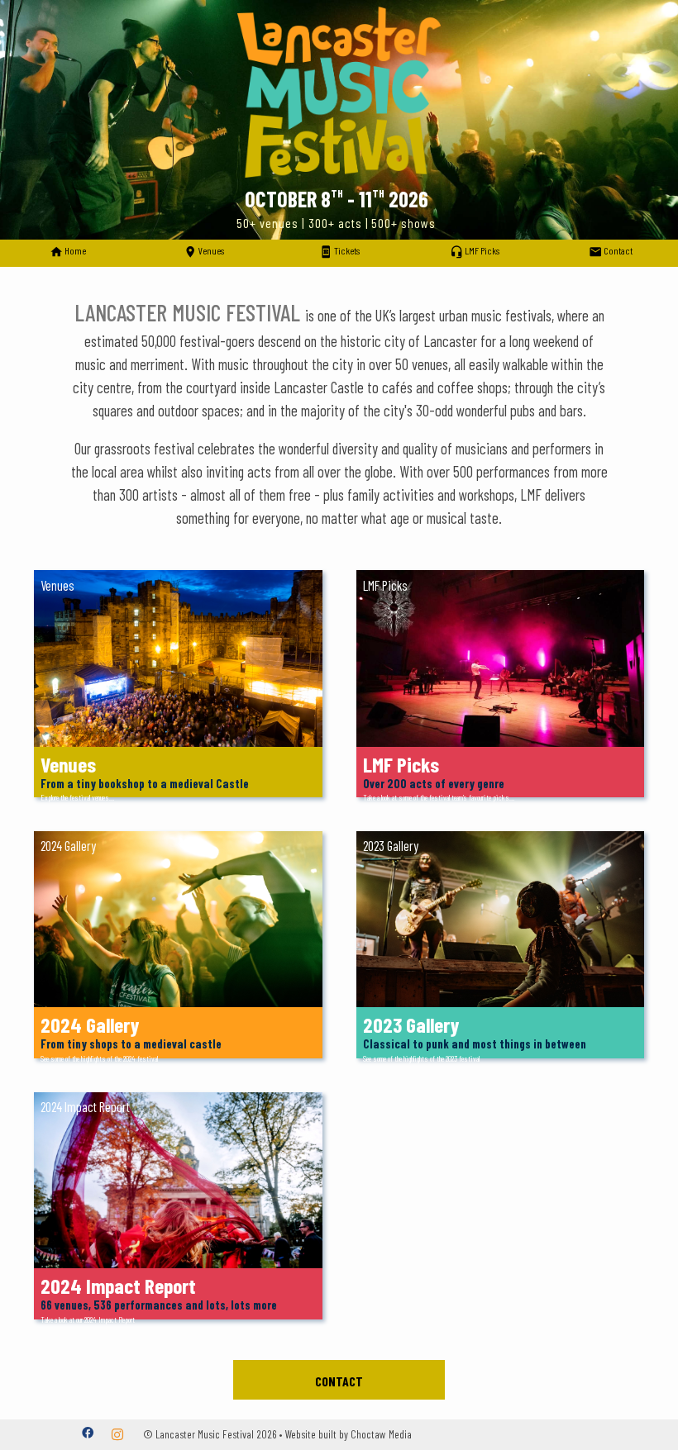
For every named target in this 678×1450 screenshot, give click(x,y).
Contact (339, 1381)
